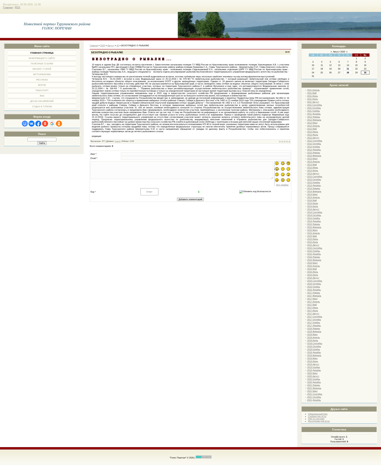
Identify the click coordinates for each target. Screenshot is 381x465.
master (117, 141)
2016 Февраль (314, 260)
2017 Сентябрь (314, 316)
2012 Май (312, 129)
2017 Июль (312, 310)
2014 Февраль (314, 191)
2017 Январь (313, 293)
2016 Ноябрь (313, 287)
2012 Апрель (313, 126)
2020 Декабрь (314, 382)
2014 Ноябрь (313, 218)
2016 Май (312, 269)
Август (110, 45)
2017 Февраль (314, 295)
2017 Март (312, 298)
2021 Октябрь (314, 397)
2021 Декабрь (314, 400)
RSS (17, 7)
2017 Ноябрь (313, 322)
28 (348, 72)
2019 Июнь (312, 361)
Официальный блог (318, 414)
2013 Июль (312, 170)
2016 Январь (313, 257)
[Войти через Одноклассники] (59, 124)
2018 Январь (313, 328)
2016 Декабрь (314, 290)
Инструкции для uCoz (319, 421)
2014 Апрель (313, 197)
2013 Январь (313, 152)
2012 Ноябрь (313, 146)
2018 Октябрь (314, 346)
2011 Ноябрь (313, 111)
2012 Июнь (312, 132)
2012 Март (312, 123)
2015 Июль (312, 242)
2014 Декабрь (314, 221)
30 (365, 72)
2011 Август (313, 102)
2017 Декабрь (314, 325)
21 (348, 69)
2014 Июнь (312, 203)
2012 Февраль (314, 120)
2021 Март (312, 391)
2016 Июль (312, 275)
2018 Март (312, 334)
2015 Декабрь (314, 254)
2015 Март (312, 230)
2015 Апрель (313, 233)
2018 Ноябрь (313, 349)
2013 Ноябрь (313, 182)
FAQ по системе (316, 419)
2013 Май (312, 164)
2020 (102, 45)
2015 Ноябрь (313, 251)
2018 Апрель (313, 337)
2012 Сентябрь (314, 141)
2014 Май (312, 200)
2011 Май (312, 93)
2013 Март (312, 158)
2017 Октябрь (314, 319)
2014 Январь (313, 188)
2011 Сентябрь (314, 105)
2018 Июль (312, 340)
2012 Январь (313, 117)
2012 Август (313, 138)
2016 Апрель (313, 266)
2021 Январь (313, 385)
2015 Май (312, 236)
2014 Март (312, 194)
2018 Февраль (314, 331)
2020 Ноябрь (313, 379)
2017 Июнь (312, 307)
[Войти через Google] (52, 123)
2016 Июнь (312, 272)
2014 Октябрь (314, 215)
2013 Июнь (312, 167)
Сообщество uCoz (317, 416)
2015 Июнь (312, 239)
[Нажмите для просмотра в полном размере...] (131, 60)
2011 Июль (312, 99)
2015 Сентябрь (314, 248)
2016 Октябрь (314, 284)
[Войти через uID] (25, 124)
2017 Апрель (313, 301)
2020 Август (313, 376)
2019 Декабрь (314, 370)
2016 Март (312, 263)
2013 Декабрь (314, 185)
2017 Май (312, 304)
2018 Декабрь (314, 352)
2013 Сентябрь (314, 176)
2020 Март (312, 373)
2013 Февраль (314, 155)
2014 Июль (312, 206)
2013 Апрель (313, 161)
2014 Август (313, 209)
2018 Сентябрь (314, 343)
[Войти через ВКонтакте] (32, 124)
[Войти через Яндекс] (45, 124)
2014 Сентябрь (314, 212)
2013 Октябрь (314, 179)
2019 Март (312, 358)
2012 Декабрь (314, 149)
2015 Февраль (314, 227)
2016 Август (313, 278)
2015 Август (313, 245)
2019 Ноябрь (313, 367)
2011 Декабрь (314, 114)
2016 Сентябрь (314, 281)
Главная (8, 7)
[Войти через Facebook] (38, 124)
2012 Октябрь (314, 143)
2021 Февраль (314, 388)
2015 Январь (313, 224)
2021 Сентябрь (314, 394)
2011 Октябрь (314, 108)
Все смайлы (282, 185)
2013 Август (313, 173)
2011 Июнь (312, 96)
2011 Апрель (313, 90)
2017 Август (313, 313)
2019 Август (313, 364)
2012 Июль (312, 135)
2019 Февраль (314, 355)
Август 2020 (339, 51)
